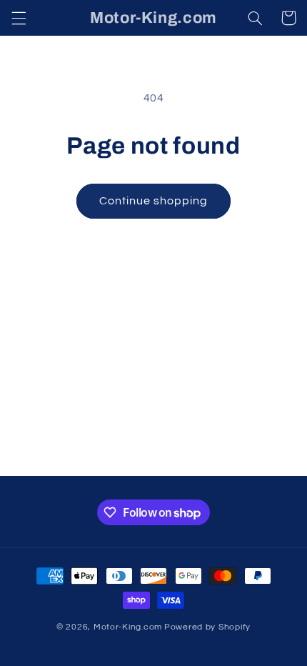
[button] (18, 17)
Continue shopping (153, 201)
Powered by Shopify (207, 627)
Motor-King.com (128, 627)
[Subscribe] (261, 458)
